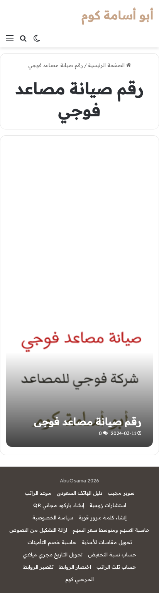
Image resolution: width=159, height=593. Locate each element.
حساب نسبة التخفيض (112, 554)
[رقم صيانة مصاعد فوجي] (79, 374)
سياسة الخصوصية (52, 517)
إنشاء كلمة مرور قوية (103, 517)
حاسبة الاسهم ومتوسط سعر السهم (111, 530)
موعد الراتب (38, 493)
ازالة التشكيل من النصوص (38, 530)
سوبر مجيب (121, 493)
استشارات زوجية (108, 505)
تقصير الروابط (38, 567)
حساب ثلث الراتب (116, 567)
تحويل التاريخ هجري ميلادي (53, 554)
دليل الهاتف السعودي (79, 493)
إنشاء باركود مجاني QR (58, 505)
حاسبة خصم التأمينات (51, 542)
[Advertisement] (79, 222)
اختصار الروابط (75, 567)
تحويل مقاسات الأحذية (107, 542)
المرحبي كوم (79, 579)
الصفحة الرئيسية (107, 65)
